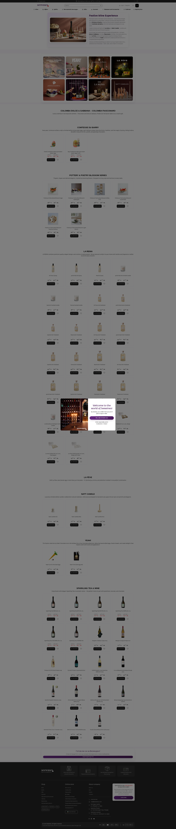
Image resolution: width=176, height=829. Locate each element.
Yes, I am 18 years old (102, 417)
